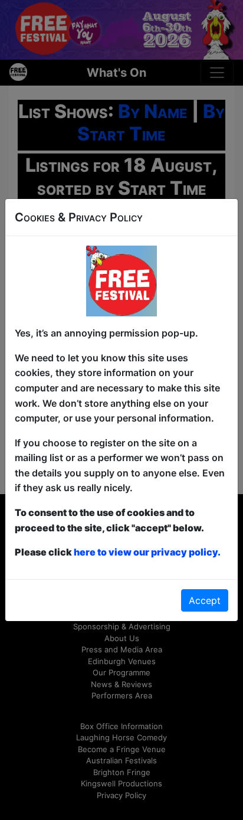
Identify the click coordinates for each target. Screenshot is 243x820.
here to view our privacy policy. (147, 552)
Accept (205, 600)
